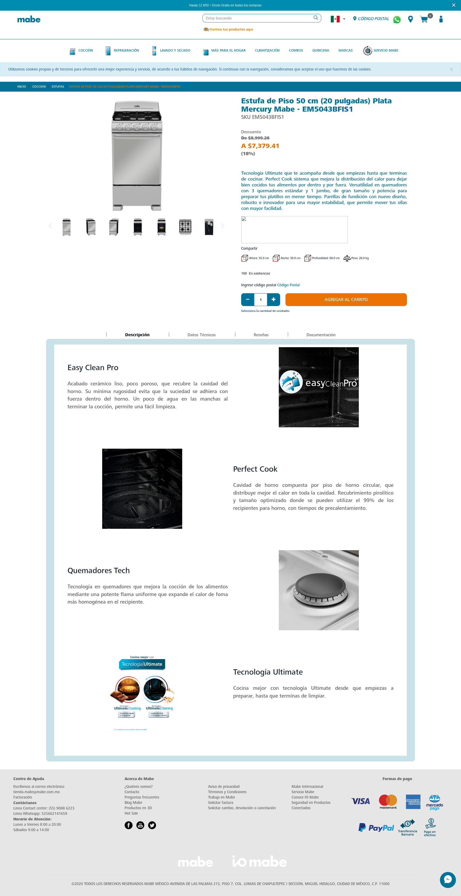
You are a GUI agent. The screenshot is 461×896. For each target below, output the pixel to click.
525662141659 (54, 814)
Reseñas (261, 334)
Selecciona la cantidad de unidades (265, 311)
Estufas (58, 86)
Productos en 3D (138, 808)
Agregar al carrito (346, 299)
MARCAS (346, 50)
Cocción (85, 50)
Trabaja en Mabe (221, 797)
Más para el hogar (228, 50)
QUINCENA (320, 50)
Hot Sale (131, 813)
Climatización (267, 50)
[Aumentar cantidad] (273, 299)
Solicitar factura (220, 803)
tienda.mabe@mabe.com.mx (36, 792)
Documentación (321, 334)
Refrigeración (126, 50)
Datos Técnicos (202, 334)
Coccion (39, 86)
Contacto (132, 792)
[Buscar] (315, 18)
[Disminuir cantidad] (247, 299)
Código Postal (288, 285)
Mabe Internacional (307, 787)
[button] (268, 5)
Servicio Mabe (385, 50)
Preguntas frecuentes (142, 797)
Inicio (21, 86)
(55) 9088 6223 (61, 808)
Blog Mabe (133, 803)
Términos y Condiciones (227, 792)
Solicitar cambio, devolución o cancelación (242, 808)
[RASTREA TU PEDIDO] (227, 29)
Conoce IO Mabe (305, 797)
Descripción (137, 335)
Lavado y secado (175, 50)
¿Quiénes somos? (139, 787)
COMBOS (296, 50)
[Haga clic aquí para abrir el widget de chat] (448, 880)
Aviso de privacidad (224, 787)
